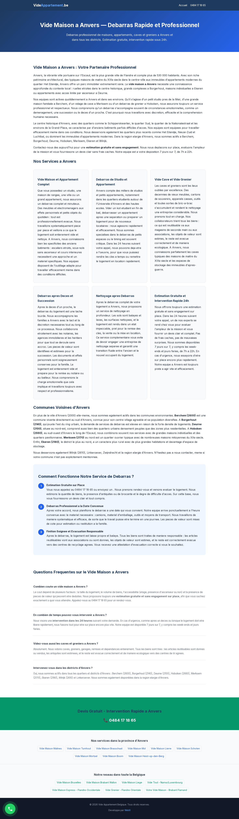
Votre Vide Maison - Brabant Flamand (166, 790)
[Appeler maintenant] (10, 809)
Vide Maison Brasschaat (109, 748)
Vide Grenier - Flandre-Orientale (123, 790)
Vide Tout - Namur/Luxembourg (164, 782)
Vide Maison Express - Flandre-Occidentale (76, 790)
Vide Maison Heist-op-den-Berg (146, 756)
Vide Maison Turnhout (79, 748)
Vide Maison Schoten (188, 748)
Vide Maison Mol (137, 748)
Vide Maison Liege (132, 782)
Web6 (128, 810)
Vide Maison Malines (50, 748)
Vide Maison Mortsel (86, 756)
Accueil (183, 5)
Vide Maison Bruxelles (69, 782)
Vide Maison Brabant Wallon (101, 782)
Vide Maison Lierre (161, 748)
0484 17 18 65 (198, 5)
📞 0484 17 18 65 (119, 720)
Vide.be (50, 5)
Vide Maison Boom (113, 756)
